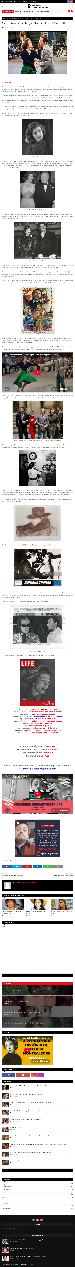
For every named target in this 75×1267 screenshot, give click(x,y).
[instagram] (71, 1)
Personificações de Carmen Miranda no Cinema (43, 721)
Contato (25, 1)
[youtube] (23, 1075)
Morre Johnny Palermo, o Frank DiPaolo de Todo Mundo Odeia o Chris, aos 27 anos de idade (38, 1144)
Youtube (54, 749)
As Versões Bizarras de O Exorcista (43, 728)
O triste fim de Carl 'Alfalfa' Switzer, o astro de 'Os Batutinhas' (22, 1012)
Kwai (46, 756)
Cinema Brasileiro (38, 1186)
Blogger (31, 1264)
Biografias (13, 18)
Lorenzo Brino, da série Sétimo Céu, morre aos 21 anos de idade (29, 1136)
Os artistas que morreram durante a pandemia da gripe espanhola (30, 1152)
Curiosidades (13, 860)
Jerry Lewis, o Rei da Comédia (19, 1161)
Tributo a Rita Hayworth (43, 723)
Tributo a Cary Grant (43, 726)
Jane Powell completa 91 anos (43, 714)
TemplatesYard (16, 1264)
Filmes (38, 1192)
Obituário (38, 1203)
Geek (38, 1195)
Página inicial (6, 18)
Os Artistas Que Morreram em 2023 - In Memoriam (43, 730)
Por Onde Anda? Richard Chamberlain (43, 733)
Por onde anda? (38, 1206)
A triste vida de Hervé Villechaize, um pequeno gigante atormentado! (25, 991)
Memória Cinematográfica (29, 882)
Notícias (38, 1197)
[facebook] (68, 1)
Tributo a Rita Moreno (44, 718)
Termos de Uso (32, 1)
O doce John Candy (15, 1127)
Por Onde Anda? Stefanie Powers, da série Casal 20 (25, 1119)
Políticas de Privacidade (15, 1)
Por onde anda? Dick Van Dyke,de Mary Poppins (43, 712)
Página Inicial (4, 1)
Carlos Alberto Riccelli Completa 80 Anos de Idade (35, 11)
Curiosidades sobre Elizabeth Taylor (43, 709)
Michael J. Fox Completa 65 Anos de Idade (61, 912)
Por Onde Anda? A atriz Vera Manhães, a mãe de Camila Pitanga (23, 1023)
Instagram (48, 752)
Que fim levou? (38, 1208)
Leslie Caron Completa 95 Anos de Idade (36, 912)
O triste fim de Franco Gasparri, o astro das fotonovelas (27, 1094)
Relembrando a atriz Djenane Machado (16, 1001)
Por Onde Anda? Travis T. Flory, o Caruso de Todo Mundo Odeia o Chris (31, 1086)
